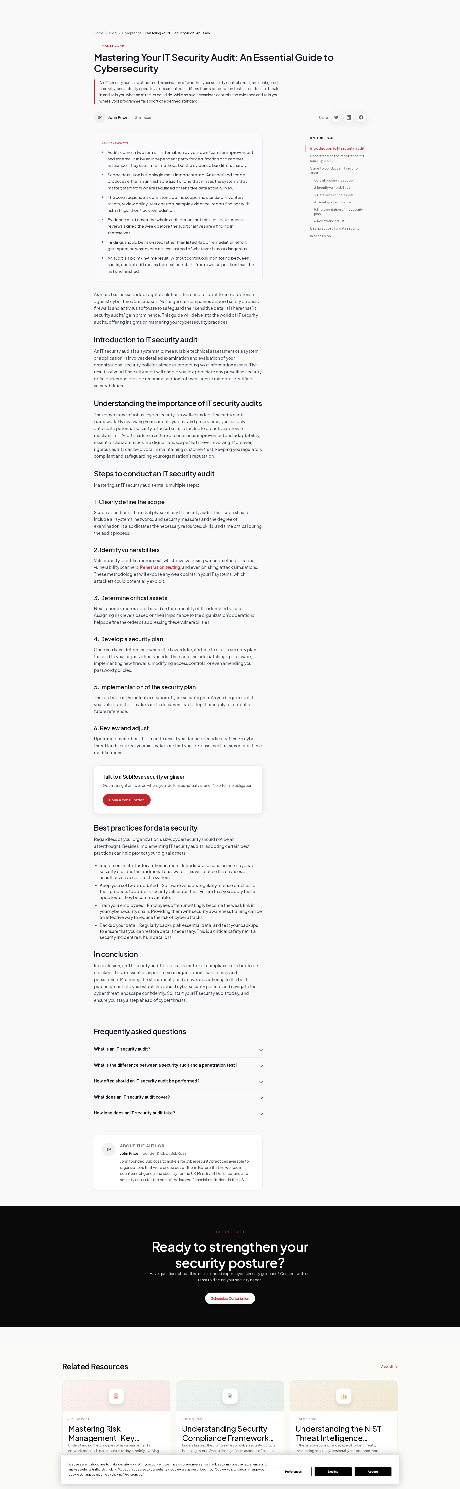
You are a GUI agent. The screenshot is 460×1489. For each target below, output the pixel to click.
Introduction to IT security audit (337, 148)
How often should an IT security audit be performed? (147, 1081)
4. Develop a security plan (333, 202)
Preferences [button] (133, 1474)
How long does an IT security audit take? (134, 1113)
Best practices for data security (335, 228)
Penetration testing (160, 567)
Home (99, 33)
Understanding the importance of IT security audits (338, 158)
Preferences (293, 1471)
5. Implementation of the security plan (338, 211)
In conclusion (320, 236)
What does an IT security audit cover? (132, 1097)
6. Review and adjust (329, 221)
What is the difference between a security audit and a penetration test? (165, 1065)
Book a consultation (126, 800)
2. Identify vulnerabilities (332, 188)
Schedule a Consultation (230, 1298)
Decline (333, 1471)
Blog (113, 33)
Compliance (113, 46)
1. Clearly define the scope (333, 180)
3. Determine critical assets (334, 195)
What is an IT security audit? (122, 1049)
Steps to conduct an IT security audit (334, 170)
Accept (373, 1471)
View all (386, 1366)
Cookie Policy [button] (225, 1469)
